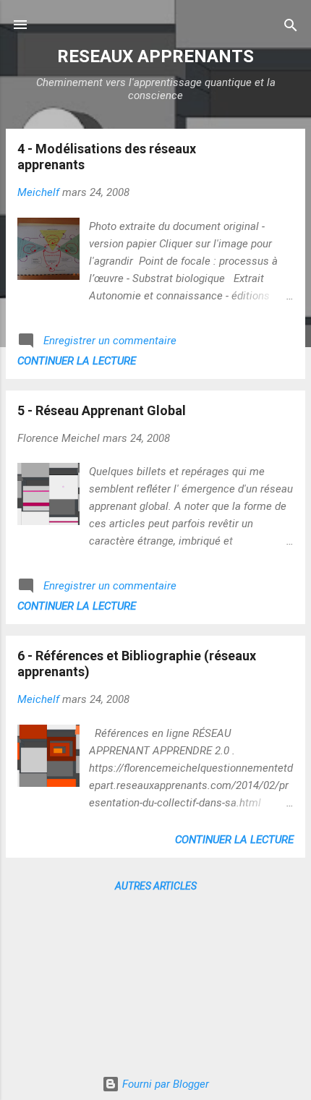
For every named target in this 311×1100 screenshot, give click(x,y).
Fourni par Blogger (164, 1084)
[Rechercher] (290, 26)
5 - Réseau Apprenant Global (101, 410)
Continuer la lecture (76, 360)
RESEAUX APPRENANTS (155, 56)
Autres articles (156, 886)
